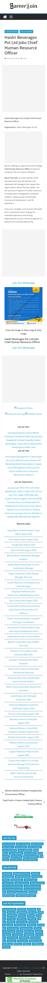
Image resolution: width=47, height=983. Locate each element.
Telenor (38, 506)
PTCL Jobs (11, 919)
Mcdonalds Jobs (26, 928)
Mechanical (19, 474)
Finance (33, 460)
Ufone (22, 506)
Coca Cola (19, 509)
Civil (37, 467)
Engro (21, 513)
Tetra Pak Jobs (20, 925)
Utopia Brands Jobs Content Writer (23, 636)
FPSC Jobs (21, 909)
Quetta (39, 436)
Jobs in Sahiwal (30, 853)
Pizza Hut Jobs (13, 928)
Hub (33, 447)
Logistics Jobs (8, 883)
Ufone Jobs (29, 931)
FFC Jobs (31, 916)
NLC (15, 491)
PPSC (27, 487)
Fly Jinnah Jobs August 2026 (23, 550)
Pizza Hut (20, 502)
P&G (36, 495)
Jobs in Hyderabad (25, 850)
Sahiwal (20, 440)
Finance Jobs (36, 876)
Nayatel (10, 509)
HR (39, 460)
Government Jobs (9, 909)
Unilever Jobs (21, 922)
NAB (34, 516)
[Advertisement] (23, 88)
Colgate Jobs (7, 925)
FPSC (22, 487)
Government (14, 487)
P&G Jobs (11, 922)
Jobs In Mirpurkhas (30, 860)
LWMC (21, 495)
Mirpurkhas (36, 443)
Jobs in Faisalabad (9, 850)
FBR (20, 516)
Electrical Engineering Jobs (12, 889)
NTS (32, 487)
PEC (38, 516)
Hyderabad (30, 436)
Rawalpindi (11, 440)
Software (29, 474)
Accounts (10, 460)
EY (17, 506)
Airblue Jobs (24, 938)
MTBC (39, 498)
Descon (27, 513)
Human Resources (11, 31)
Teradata (11, 502)
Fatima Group (11, 513)
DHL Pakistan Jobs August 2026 (23, 539)
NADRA (10, 516)
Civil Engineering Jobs (32, 886)
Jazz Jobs (39, 931)
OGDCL (20, 491)
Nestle (16, 498)
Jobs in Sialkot (16, 856)
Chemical (31, 467)
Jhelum (27, 443)
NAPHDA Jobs (37, 944)
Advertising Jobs (30, 880)
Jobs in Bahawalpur (31, 856)
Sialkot (37, 440)
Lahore (29, 432)
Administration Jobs (22, 876)
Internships (10, 456)
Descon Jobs (22, 941)
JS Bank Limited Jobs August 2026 (23, 737)
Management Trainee (27, 456)
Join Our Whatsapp (24, 283)
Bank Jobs (35, 873)
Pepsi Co (29, 509)
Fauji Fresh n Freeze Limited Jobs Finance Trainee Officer (22, 802)
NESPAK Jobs (22, 912)
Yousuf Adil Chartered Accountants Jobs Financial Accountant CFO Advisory (23, 610)
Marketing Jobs (17, 880)
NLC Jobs (32, 912)
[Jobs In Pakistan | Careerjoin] (5, 17)
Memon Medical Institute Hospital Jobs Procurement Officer (23, 792)
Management (20, 467)
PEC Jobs (6, 947)
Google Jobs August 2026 (23, 544)
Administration (23, 460)
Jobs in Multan (21, 847)
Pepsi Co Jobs (12, 938)
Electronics (23, 471)
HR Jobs (6, 880)
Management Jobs (37, 883)
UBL (32, 495)
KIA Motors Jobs (35, 941)
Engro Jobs (11, 941)
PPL (33, 491)
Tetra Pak (31, 498)
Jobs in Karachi (37, 844)
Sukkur (27, 447)
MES (16, 516)
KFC (38, 502)
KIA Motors (37, 513)
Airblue (36, 509)
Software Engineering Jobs (26, 896)
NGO (37, 487)
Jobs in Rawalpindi (16, 853)
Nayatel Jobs (29, 934)
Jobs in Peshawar (35, 847)
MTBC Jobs (31, 925)
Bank (39, 456)
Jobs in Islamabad (26, 31)
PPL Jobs (22, 916)
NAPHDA (27, 516)
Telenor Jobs (17, 934)
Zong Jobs (6, 934)
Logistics (31, 464)
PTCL (15, 495)
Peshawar (9, 436)
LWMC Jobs (21, 919)
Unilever (9, 498)
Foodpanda (10, 506)
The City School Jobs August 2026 (23, 713)
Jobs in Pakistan (8, 844)
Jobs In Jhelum (16, 860)
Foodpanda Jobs (8, 931)
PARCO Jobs (12, 916)
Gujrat (20, 443)
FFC (37, 491)
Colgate (23, 498)
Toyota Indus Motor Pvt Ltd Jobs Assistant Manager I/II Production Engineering (23, 764)
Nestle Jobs (33, 922)
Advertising (20, 464)
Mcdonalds (31, 502)
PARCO (27, 491)
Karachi (21, 432)
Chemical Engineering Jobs (12, 886)
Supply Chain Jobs (22, 883)
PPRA (26, 495)
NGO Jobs (11, 912)
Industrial (33, 471)
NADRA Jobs (7, 944)
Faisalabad (19, 436)
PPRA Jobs (31, 919)
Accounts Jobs (8, 876)
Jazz (27, 506)
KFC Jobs (37, 928)
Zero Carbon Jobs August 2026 (23, 600)
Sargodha (29, 440)
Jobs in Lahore (8, 847)
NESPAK (8, 491)
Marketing (10, 464)
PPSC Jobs (31, 909)
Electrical (13, 471)
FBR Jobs (27, 944)
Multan (36, 432)
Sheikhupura (18, 447)
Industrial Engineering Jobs (17, 892)
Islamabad (12, 432)
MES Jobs (18, 944)
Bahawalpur (11, 443)
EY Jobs (19, 931)
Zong (31, 506)
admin (24, 58)
